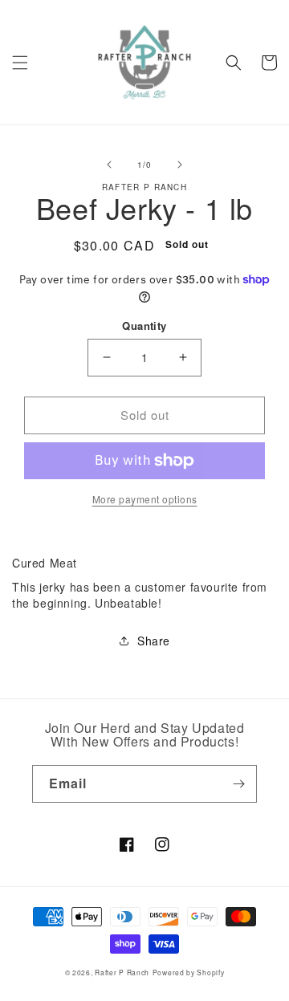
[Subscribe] (238, 784)
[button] (20, 62)
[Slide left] (109, 164)
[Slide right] (179, 164)
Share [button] (153, 641)
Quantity (144, 325)
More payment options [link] (144, 499)
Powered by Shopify (189, 972)
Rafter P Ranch (122, 972)
